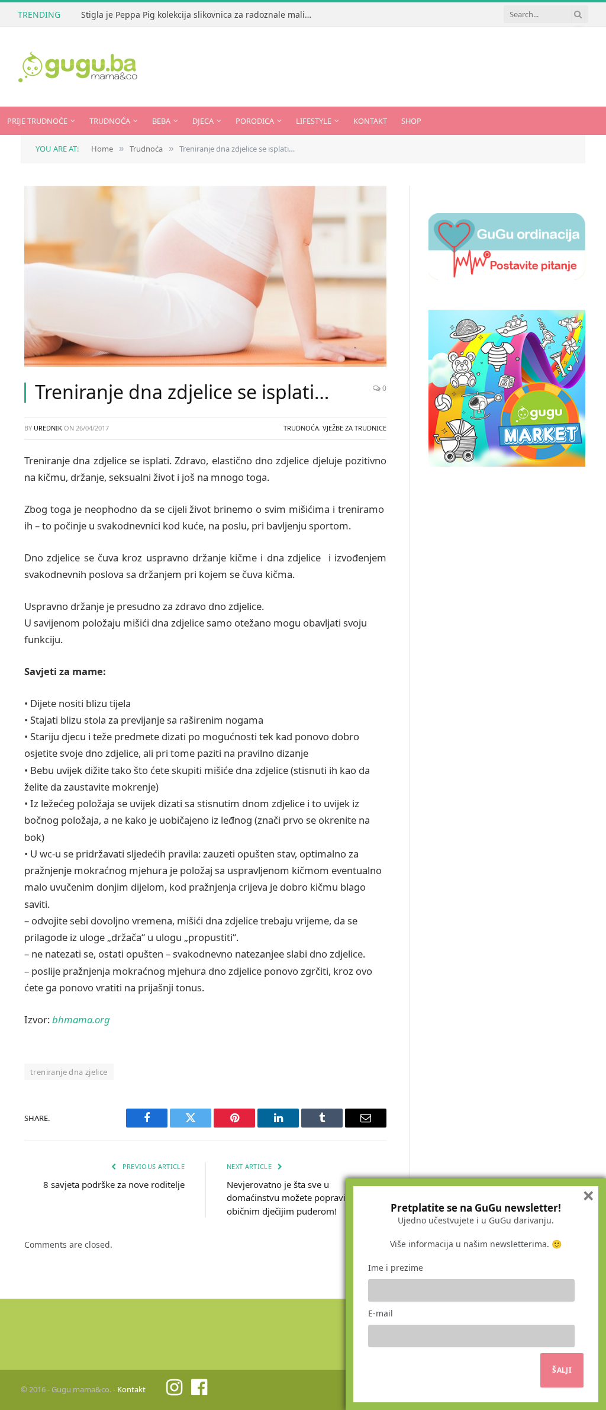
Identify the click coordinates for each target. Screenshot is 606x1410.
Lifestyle (313, 120)
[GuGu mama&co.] (78, 67)
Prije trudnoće (37, 120)
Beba (161, 120)
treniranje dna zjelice (69, 1072)
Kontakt (370, 120)
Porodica (255, 120)
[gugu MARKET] (506, 463)
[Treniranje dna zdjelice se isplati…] (205, 276)
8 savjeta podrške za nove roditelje (114, 1184)
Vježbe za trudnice (354, 427)
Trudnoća (109, 120)
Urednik (48, 427)
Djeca (203, 120)
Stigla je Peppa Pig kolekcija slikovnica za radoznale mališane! (199, 14)
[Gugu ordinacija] (506, 276)
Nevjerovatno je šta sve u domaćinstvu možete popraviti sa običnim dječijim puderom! (294, 1197)
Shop (411, 120)
